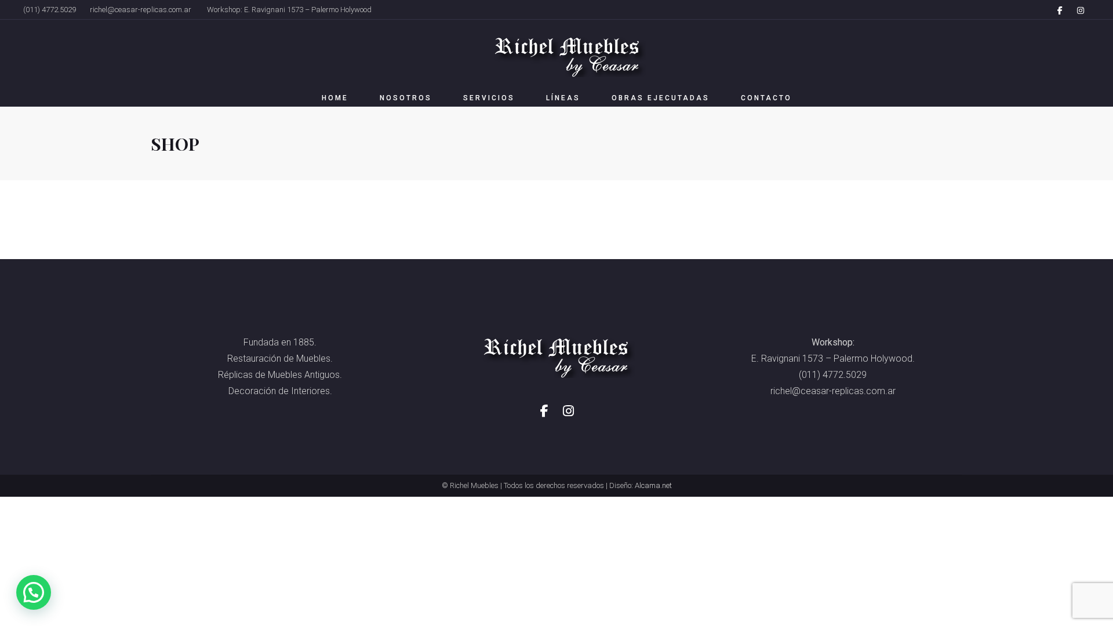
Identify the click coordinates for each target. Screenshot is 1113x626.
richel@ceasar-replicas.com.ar (140, 9)
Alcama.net (653, 485)
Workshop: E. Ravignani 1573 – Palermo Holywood (289, 9)
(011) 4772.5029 (49, 9)
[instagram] (1080, 9)
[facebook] (1059, 9)
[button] (33, 592)
